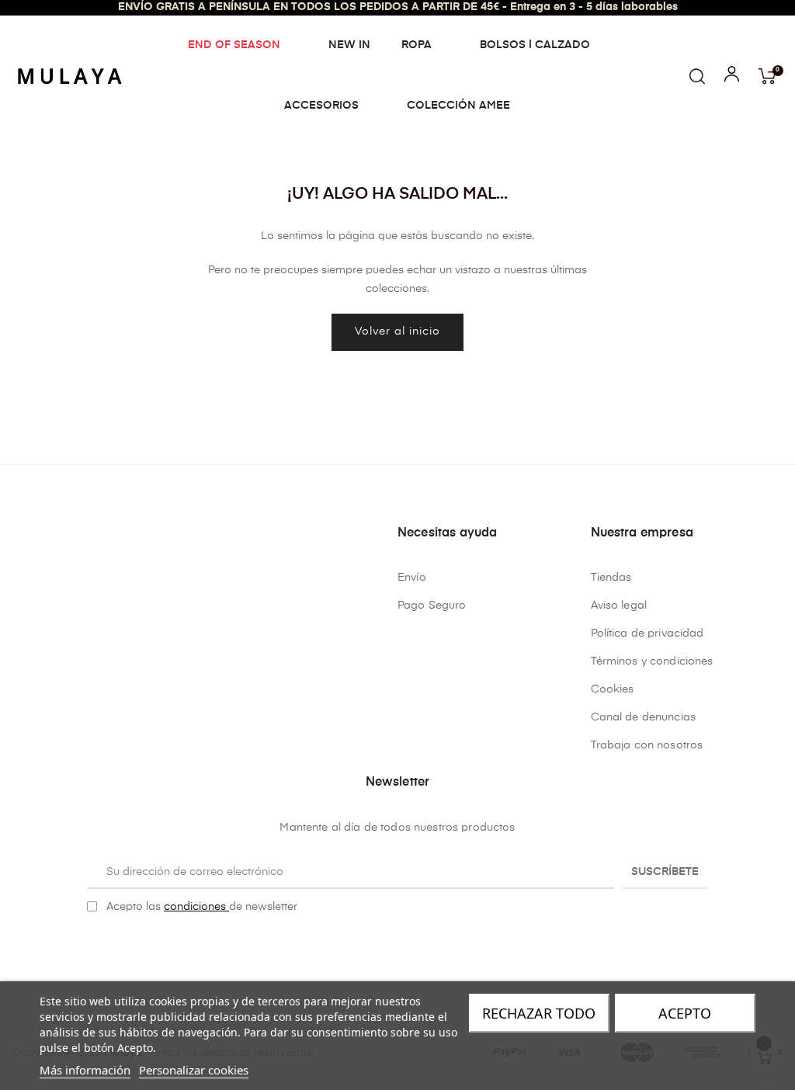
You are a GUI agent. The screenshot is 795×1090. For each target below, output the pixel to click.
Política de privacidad (647, 633)
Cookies (612, 689)
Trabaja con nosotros (647, 745)
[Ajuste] (731, 77)
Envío (412, 577)
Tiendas (611, 577)
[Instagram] (410, 946)
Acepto (684, 1013)
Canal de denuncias (643, 717)
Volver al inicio (397, 331)
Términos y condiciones (652, 661)
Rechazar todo (538, 1013)
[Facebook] (386, 946)
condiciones (196, 906)
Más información (85, 1070)
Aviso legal (619, 605)
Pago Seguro (432, 605)
